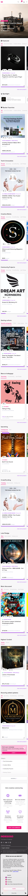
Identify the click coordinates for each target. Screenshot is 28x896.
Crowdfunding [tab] (15, 163)
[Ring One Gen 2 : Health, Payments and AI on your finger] (13, 58)
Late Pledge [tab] (23, 163)
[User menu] (24, 2)
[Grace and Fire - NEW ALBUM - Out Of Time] (13, 551)
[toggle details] (24, 86)
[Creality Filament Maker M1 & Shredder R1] (13, 126)
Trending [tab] (3, 483)
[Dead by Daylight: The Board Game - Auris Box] (13, 339)
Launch (13, 752)
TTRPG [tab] (14, 323)
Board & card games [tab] (6, 323)
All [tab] (1, 43)
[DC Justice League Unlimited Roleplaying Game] (13, 605)
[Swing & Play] (13, 392)
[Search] (18, 2)
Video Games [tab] (21, 323)
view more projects (21, 89)
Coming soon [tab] (4, 429)
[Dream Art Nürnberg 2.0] (13, 285)
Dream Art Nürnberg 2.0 (9, 302)
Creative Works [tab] (17, 43)
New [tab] (10, 429)
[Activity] (21, 1)
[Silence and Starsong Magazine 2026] (13, 232)
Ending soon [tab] (17, 483)
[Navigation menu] (26, 1)
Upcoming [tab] (8, 163)
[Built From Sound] (13, 445)
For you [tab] (3, 163)
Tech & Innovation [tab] (8, 43)
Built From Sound (7, 462)
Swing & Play (6, 408)
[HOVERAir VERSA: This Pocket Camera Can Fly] (13, 179)
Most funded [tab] (10, 483)
